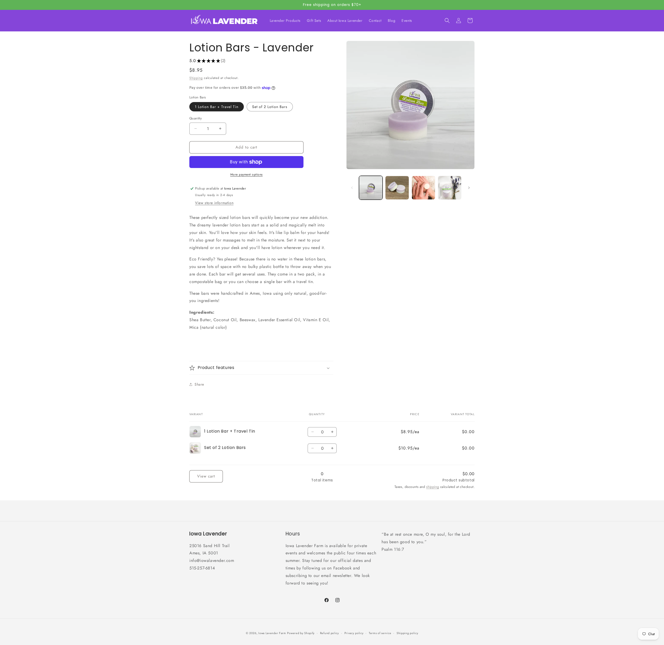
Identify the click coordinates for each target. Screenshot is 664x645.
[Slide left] (352, 187)
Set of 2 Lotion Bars (269, 106)
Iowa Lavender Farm (272, 633)
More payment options (246, 174)
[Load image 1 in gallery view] (371, 187)
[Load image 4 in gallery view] (449, 187)
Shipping (196, 78)
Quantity (195, 118)
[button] (447, 20)
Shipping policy (407, 633)
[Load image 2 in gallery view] (397, 187)
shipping (432, 486)
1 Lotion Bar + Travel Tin (216, 106)
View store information (214, 203)
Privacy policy (354, 633)
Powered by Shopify (301, 633)
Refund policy (329, 633)
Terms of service (380, 633)
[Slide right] (469, 187)
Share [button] (199, 384)
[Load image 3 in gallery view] (423, 187)
